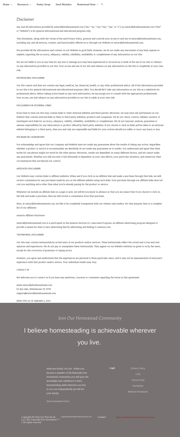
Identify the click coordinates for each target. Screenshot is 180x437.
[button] (102, 4)
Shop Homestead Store (58, 401)
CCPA (138, 374)
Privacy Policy (138, 368)
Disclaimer (138, 385)
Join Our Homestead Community (90, 318)
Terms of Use (137, 379)
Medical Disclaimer (138, 391)
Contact (102, 417)
